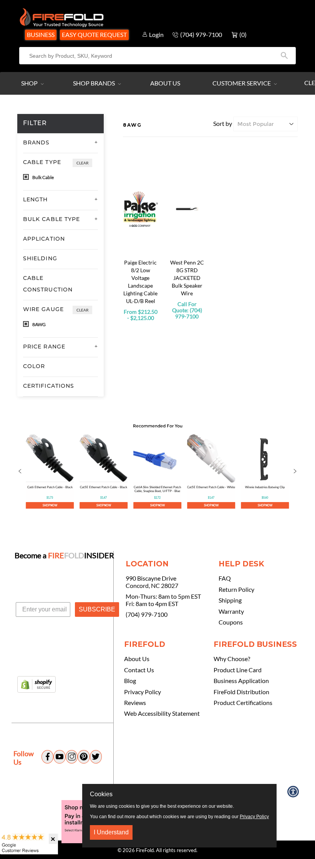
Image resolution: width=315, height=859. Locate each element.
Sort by (222, 123)
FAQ (225, 578)
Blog (130, 680)
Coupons (231, 622)
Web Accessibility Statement (162, 713)
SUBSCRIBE (97, 609)
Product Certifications (243, 702)
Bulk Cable (43, 177)
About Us (165, 83)
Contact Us (139, 669)
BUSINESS (41, 34)
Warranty (231, 611)
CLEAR (82, 163)
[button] (20, 471)
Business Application (241, 680)
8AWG (39, 324)
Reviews (135, 702)
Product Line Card (238, 669)
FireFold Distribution (241, 691)
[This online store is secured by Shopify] (36, 685)
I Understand (111, 832)
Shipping (230, 600)
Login (156, 34)
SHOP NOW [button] (50, 505)
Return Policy (236, 589)
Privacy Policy (142, 691)
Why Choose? (232, 658)
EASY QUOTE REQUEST (94, 34)
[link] (50, 471)
